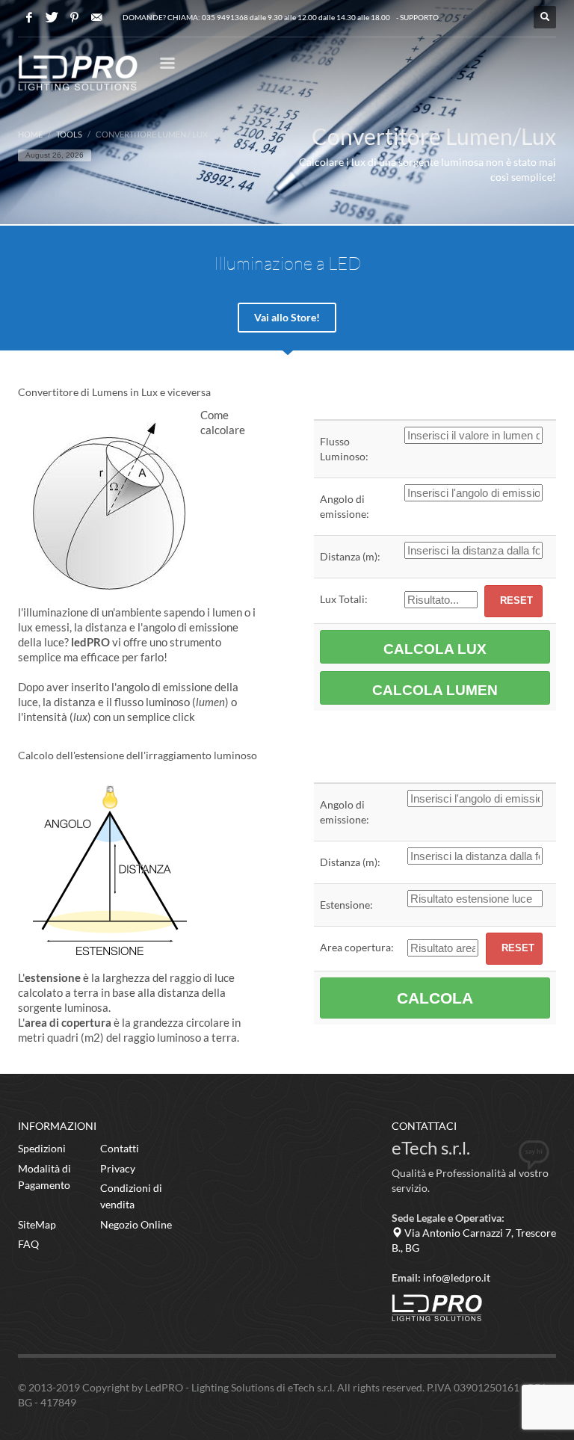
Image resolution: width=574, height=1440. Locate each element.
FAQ (28, 1243)
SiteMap (37, 1224)
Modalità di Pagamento (44, 1176)
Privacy (117, 1168)
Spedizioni (42, 1148)
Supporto (419, 17)
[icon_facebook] (29, 17)
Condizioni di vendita (131, 1196)
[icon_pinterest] (74, 17)
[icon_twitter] (51, 17)
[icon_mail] (96, 17)
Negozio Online (136, 1224)
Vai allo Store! (287, 317)
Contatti (119, 1148)
